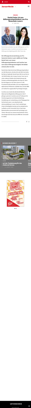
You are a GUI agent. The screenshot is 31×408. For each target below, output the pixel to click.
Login (6, 2)
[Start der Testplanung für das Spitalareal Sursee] (14, 153)
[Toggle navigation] (28, 6)
